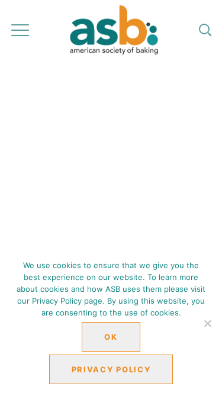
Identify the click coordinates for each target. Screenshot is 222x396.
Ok (110, 337)
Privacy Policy (111, 369)
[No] (207, 323)
